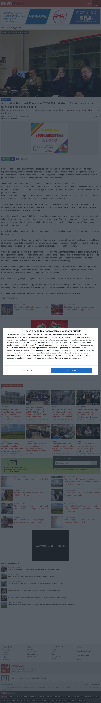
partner (24, 335)
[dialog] (50, 351)
